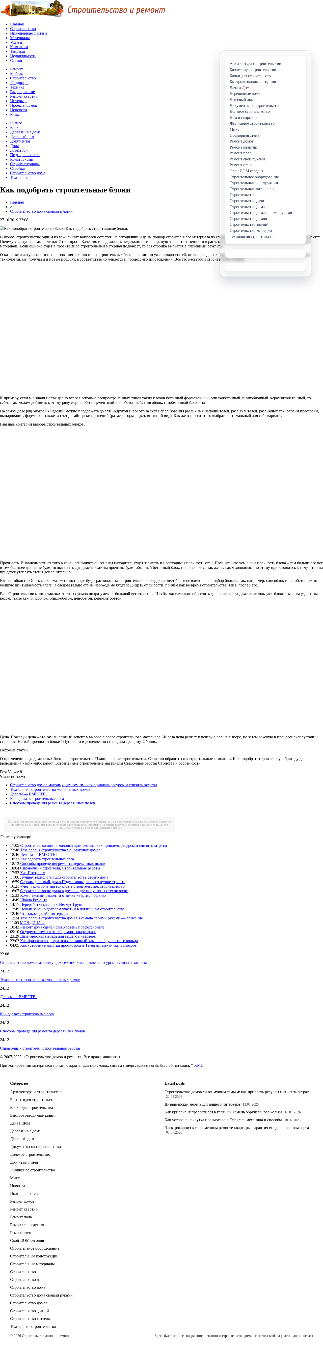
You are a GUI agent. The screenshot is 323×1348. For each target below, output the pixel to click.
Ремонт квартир (24, 1209)
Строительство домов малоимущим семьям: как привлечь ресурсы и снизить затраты (83, 785)
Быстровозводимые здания (33, 1115)
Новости (17, 1186)
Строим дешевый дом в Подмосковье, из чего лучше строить (72, 882)
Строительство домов (28, 1303)
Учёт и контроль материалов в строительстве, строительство (72, 886)
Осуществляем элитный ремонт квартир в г (58, 932)
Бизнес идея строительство (33, 1100)
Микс (15, 1178)
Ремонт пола (21, 1217)
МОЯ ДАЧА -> (32, 922)
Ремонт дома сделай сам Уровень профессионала (62, 927)
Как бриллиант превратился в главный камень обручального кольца (102, 821)
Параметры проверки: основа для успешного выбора (90, 827)
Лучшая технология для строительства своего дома (64, 877)
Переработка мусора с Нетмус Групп (52, 904)
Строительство (23, 1272)
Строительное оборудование (34, 1248)
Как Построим (32, 872)
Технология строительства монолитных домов (50, 789)
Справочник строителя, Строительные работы (60, 868)
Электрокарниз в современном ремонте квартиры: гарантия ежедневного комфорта (117, 824)
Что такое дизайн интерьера (44, 913)
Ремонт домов (22, 1201)
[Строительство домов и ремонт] (82, 16)
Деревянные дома (25, 1131)
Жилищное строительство (32, 1170)
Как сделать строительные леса (37, 798)
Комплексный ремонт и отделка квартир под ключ (63, 895)
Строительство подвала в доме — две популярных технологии (74, 891)
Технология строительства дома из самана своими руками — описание (81, 918)
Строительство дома (27, 1287)
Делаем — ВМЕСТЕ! (28, 794)
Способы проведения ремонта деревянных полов (52, 803)
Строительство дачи (27, 1279)
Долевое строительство (30, 1154)
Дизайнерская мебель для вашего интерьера (34, 821)
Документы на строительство (35, 1146)
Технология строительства (33, 1326)
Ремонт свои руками (27, 1225)
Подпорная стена (25, 1193)
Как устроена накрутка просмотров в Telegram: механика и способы (79, 945)
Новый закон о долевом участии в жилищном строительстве (72, 909)
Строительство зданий (29, 1311)
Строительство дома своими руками (41, 211)
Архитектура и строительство (36, 1092)
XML (198, 1065)
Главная (17, 202)
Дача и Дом (20, 1123)
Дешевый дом (22, 1139)
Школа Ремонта (33, 900)
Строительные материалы (32, 1264)
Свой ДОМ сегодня (27, 1240)
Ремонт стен (20, 1232)
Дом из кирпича (24, 1162)
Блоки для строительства (31, 1107)
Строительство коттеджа (31, 1318)
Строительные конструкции (34, 1256)
